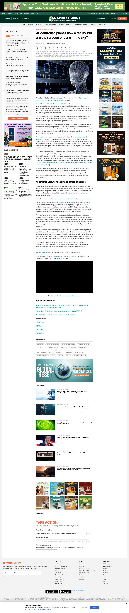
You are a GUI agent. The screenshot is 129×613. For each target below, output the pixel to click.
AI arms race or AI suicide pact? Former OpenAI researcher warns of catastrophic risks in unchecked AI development (73, 407)
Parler (104, 570)
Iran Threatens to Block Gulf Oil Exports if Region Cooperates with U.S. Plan (17, 51)
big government (41, 347)
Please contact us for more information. (46, 549)
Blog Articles (82, 577)
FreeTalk (105, 577)
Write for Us (58, 572)
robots (48, 56)
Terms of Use (58, 583)
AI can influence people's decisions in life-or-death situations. (56, 315)
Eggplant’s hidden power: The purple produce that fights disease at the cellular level (17, 99)
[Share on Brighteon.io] (42, 48)
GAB (104, 581)
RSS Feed (81, 579)
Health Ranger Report (11, 150)
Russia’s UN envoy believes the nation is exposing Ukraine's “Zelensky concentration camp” (17, 92)
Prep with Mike (18, 13)
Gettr (104, 575)
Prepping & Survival (81, 25)
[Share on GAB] (62, 48)
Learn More (84, 607)
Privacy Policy (58, 581)
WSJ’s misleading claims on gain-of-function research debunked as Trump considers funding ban (72, 392)
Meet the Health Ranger (61, 566)
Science (92, 25)
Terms (46, 597)
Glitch (50, 55)
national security (41, 56)
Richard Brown (50, 44)
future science (62, 350)
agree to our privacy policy (42, 609)
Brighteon (9, 13)
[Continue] (39, 573)
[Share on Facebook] (46, 48)
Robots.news (43, 252)
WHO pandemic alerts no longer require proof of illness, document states (17, 71)
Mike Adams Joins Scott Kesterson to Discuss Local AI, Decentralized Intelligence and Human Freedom (10, 169)
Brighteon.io (106, 564)
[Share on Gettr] (66, 48)
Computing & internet (46, 29)
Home (3, 13)
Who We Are (58, 564)
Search (125, 13)
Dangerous (69, 53)
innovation (70, 55)
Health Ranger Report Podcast (87, 570)
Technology (102, 25)
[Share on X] (50, 48)
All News (81, 566)
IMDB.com (39, 326)
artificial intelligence (65, 52)
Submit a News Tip (59, 579)
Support (57, 570)
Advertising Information (61, 577)
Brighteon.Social (107, 566)
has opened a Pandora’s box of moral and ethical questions (71, 199)
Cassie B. (66, 389)
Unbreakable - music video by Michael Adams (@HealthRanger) (25, 182)
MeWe (105, 579)
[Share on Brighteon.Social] (38, 48)
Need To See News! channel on (66, 296)
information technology (59, 55)
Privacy (42, 597)
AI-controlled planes (53, 52)
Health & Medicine (50, 25)
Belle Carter (66, 466)
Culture (38, 25)
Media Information (59, 575)
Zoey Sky (66, 451)
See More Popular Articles (18, 118)
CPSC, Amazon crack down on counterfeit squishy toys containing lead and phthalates (16, 84)
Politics (30, 25)
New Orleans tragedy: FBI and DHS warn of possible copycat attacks (73, 453)
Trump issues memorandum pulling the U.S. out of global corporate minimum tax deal (73, 438)
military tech (77, 55)
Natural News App (84, 572)
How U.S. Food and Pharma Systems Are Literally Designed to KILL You (17, 58)
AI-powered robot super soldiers (65, 256)
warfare (58, 56)
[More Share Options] (70, 48)
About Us (113, 13)
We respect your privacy (9, 577)
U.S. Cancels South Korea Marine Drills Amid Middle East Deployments (17, 77)
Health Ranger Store (84, 568)
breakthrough (48, 53)
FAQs (118, 13)
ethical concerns (82, 53)
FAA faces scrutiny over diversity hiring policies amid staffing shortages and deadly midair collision (74, 468)
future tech (44, 55)
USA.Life (105, 583)
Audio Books (34, 13)
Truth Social (106, 572)
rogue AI (53, 56)
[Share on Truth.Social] (58, 48)
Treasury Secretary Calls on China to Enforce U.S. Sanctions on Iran (16, 64)
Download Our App (104, 13)
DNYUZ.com (40, 322)
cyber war (62, 53)
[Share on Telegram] (54, 48)
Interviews (26, 13)
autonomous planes (78, 52)
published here (67, 599)
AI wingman (42, 52)
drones (75, 53)
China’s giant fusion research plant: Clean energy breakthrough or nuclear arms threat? (75, 422)
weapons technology (68, 56)
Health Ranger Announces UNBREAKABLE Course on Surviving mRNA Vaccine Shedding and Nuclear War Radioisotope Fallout (25, 171)
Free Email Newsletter (60, 568)
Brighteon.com (40, 333)
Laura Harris (67, 435)
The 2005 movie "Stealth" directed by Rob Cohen (52, 104)
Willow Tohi (66, 404)
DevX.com (39, 330)
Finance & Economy (65, 25)
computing (56, 53)
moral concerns (86, 55)
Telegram (105, 568)
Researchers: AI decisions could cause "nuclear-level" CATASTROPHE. (59, 311)
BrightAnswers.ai (92, 13)
